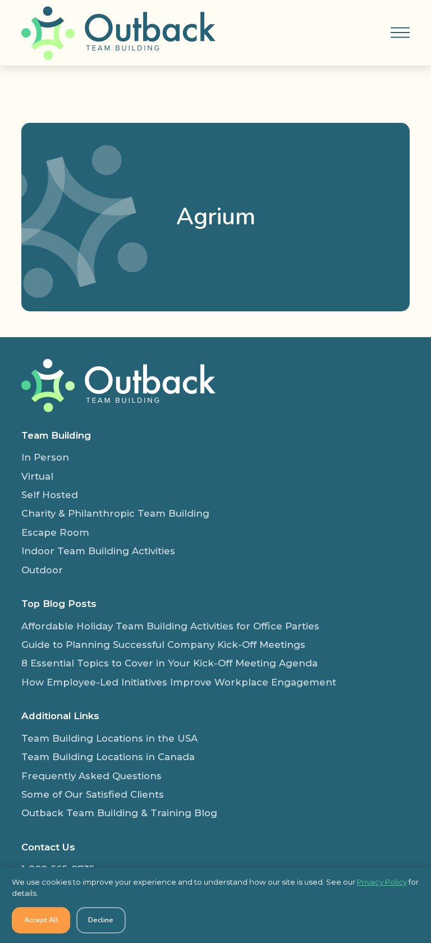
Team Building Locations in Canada (108, 756)
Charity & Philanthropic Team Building (115, 513)
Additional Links (60, 715)
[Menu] (400, 33)
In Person (45, 457)
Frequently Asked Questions (91, 775)
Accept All (41, 919)
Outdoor (42, 570)
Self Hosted (49, 494)
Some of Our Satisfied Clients (92, 794)
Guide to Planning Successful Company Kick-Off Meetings (163, 644)
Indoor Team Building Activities (98, 550)
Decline (100, 919)
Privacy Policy (382, 881)
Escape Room (55, 532)
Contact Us (48, 847)
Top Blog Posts (59, 603)
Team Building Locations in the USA (109, 738)
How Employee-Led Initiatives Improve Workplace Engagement (178, 682)
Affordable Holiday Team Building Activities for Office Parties (170, 626)
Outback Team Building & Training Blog (119, 812)
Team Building (56, 435)
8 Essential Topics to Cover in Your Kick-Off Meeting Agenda (169, 663)
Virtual (37, 476)
